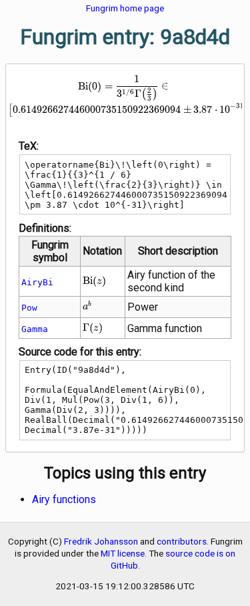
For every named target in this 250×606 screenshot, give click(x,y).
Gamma (34, 329)
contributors (182, 541)
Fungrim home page (125, 8)
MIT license (123, 553)
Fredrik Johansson (101, 541)
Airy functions (64, 499)
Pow (29, 308)
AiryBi (37, 282)
